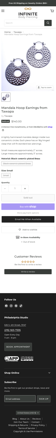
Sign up (43, 399)
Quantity (5, 183)
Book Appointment (18, 347)
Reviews (36, 418)
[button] (28, 219)
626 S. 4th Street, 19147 (15, 325)
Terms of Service (26, 428)
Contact (36, 422)
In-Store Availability (30, 237)
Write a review (28, 271)
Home (7, 32)
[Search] (48, 23)
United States (26, 413)
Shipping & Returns (18, 425)
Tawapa (18, 32)
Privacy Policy (38, 425)
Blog (14, 418)
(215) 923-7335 (12, 330)
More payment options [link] (28, 213)
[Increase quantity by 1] (25, 188)
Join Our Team (21, 422)
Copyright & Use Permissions (28, 431)
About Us (24, 418)
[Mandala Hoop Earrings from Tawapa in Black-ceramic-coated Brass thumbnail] (5, 97)
